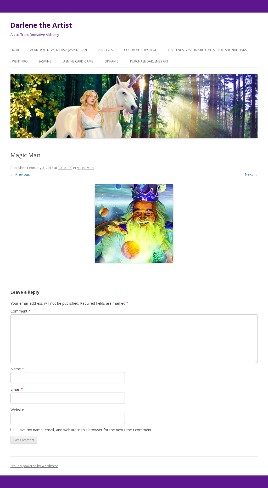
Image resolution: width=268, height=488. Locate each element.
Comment (20, 311)
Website (17, 409)
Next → (251, 174)
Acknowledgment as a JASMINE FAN (58, 50)
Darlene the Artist (41, 25)
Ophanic (111, 61)
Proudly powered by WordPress (34, 466)
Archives (105, 50)
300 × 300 (65, 167)
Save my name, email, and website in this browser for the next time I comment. (85, 429)
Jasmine (45, 61)
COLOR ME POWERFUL (140, 50)
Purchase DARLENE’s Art (149, 61)
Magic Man (85, 167)
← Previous (20, 174)
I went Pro (19, 61)
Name (17, 368)
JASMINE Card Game (78, 61)
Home (15, 50)
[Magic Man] (134, 223)
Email (16, 389)
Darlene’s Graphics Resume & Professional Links (207, 50)
